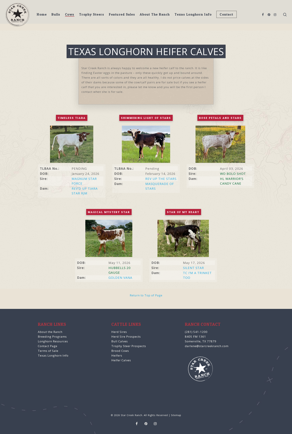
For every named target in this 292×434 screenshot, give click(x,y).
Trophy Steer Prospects (128, 346)
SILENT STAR (193, 268)
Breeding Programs (52, 336)
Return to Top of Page (146, 295)
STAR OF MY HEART (183, 212)
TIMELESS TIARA (72, 118)
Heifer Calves (121, 360)
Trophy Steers (91, 14)
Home (42, 14)
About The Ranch (155, 14)
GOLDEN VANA (120, 277)
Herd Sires (119, 332)
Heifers (116, 355)
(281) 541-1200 (196, 332)
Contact (226, 14)
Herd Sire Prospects (126, 336)
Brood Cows (120, 351)
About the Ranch (50, 332)
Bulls (55, 14)
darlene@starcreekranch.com (206, 346)
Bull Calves (119, 341)
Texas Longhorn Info (193, 14)
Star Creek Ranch (131, 415)
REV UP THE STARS (160, 179)
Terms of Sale (48, 351)
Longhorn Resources (53, 341)
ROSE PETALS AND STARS (220, 118)
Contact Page (47, 346)
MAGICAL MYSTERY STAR (109, 212)
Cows (69, 14)
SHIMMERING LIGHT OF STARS (146, 118)
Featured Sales (122, 14)
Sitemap (176, 415)
